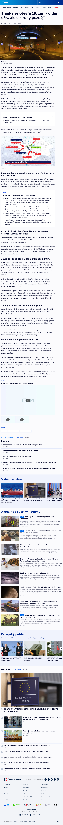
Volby (21, 7)
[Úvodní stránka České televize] (12, 779)
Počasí (24, 794)
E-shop (6, 797)
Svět (33, 7)
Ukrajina (15, 7)
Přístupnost (32, 821)
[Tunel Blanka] (31, 42)
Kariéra (43, 794)
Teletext (6, 790)
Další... (44, 7)
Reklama (6, 787)
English (15, 821)
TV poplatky (26, 787)
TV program (7, 784)
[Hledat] (53, 2)
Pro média (25, 784)
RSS (58, 821)
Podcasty (43, 790)
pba (2, 22)
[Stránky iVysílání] (28, 804)
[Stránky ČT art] (47, 804)
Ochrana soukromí (23, 821)
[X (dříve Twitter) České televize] (55, 779)
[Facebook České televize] (48, 779)
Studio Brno (44, 787)
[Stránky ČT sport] (16, 804)
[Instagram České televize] (45, 779)
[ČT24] (5, 2)
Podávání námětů (27, 797)
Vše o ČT (25, 800)
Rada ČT (6, 794)
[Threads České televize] (58, 779)
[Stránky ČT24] (6, 804)
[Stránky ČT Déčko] (38, 804)
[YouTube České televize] (52, 779)
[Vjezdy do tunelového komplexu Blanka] (28, 151)
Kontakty (43, 800)
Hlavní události (7, 7)
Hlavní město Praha (14, 431)
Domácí (27, 7)
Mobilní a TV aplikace (46, 797)
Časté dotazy (7, 800)
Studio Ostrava (26, 790)
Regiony (38, 7)
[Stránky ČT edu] (56, 804)
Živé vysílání (44, 784)
